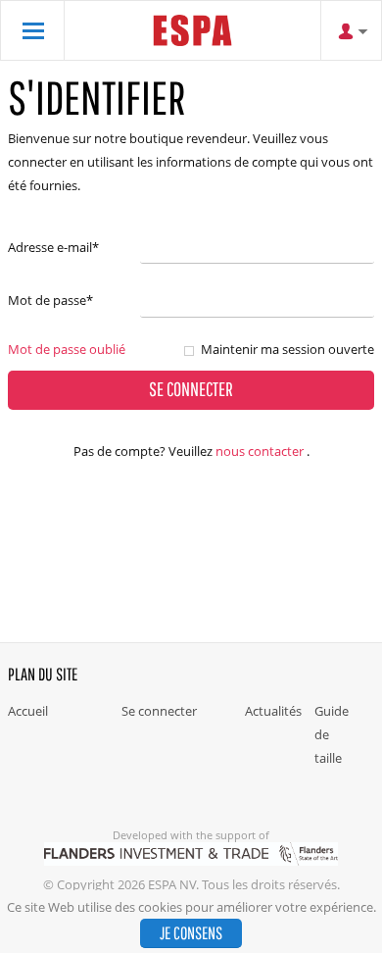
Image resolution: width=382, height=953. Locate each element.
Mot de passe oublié (66, 349)
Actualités (273, 711)
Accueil (28, 711)
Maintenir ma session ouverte (287, 349)
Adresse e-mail (53, 247)
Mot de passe (50, 300)
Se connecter (159, 711)
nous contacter (259, 451)
